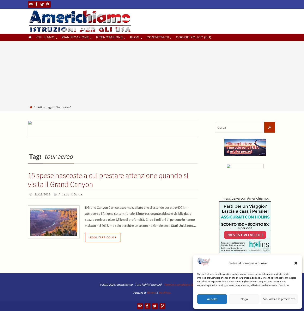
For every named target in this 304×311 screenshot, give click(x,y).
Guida (78, 194)
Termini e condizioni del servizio (184, 285)
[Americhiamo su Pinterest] (47, 4)
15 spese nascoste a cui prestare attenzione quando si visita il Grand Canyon (108, 180)
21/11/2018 (42, 194)
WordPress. (165, 292)
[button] (296, 263)
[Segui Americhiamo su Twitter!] (42, 4)
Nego (244, 299)
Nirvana (151, 292)
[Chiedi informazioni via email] (31, 4)
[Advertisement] (152, 74)
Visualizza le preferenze (279, 299)
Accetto (212, 299)
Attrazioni (65, 194)
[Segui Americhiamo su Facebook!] (36, 4)
